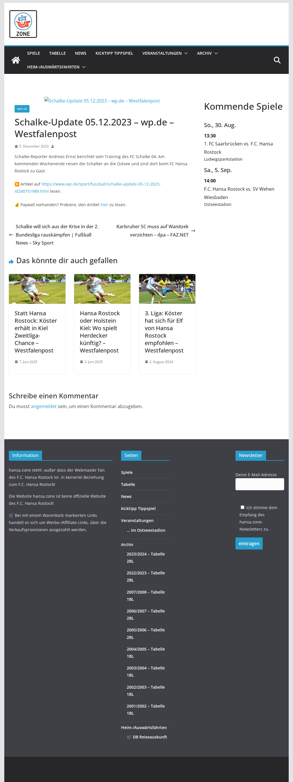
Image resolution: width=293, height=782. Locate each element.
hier (104, 204)
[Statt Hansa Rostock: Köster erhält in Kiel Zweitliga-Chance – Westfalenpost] (37, 278)
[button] (185, 53)
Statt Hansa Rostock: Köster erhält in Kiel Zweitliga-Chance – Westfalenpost (36, 331)
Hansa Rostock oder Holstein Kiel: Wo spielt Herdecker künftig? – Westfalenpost (100, 331)
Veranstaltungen (162, 53)
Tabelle (57, 53)
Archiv (204, 53)
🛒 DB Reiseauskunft (147, 737)
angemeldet (44, 406)
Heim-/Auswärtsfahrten (53, 67)
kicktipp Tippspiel (114, 53)
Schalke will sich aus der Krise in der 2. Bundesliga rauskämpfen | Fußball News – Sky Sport (57, 234)
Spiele (33, 53)
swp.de (22, 109)
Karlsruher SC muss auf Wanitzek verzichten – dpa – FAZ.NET (152, 230)
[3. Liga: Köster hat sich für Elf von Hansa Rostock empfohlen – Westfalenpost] (167, 278)
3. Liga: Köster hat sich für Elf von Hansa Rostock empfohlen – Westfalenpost (164, 331)
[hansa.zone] (16, 60)
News (80, 53)
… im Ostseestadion (146, 530)
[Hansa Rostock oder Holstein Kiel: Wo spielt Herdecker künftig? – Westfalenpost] (102, 278)
